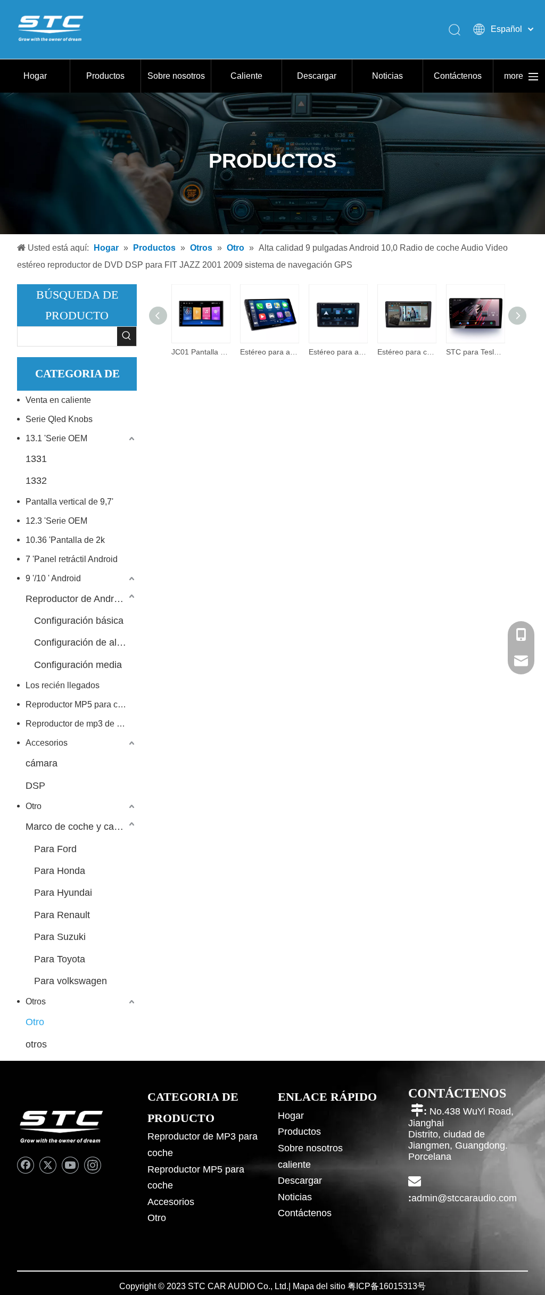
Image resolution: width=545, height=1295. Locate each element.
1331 (36, 458)
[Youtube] (70, 1165)
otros (36, 1044)
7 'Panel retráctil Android (72, 559)
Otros (36, 1001)
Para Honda (59, 870)
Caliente (246, 75)
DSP (35, 785)
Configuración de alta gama (85, 642)
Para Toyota (59, 959)
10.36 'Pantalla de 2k (65, 540)
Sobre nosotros (176, 75)
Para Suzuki (60, 936)
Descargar (316, 75)
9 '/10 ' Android (53, 578)
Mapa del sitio (319, 1286)
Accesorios (47, 742)
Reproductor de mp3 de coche (81, 723)
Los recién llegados (63, 685)
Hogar (35, 75)
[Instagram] (92, 1165)
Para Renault (62, 915)
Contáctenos (458, 75)
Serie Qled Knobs (59, 419)
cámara (41, 763)
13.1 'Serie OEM (56, 438)
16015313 (398, 1286)
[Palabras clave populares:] (126, 336)
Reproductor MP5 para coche (81, 704)
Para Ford (55, 849)
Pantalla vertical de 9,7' (69, 501)
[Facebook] (25, 1165)
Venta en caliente (58, 400)
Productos (105, 75)
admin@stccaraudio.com (464, 1198)
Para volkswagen (70, 981)
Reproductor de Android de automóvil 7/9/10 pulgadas (81, 598)
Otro (34, 806)
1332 (36, 480)
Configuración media (78, 664)
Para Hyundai (63, 892)
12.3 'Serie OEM (56, 520)
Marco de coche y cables (78, 826)
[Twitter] (47, 1165)
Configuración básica (78, 620)
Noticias (387, 75)
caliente (294, 1164)
